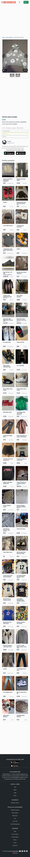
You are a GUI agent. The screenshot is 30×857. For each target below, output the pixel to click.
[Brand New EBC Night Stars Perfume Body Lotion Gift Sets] (8, 310)
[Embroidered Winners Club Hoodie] (8, 520)
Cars (15, 818)
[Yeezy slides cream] (8, 543)
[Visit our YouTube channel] (20, 851)
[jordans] (22, 240)
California (9, 128)
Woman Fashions (15, 810)
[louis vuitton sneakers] (22, 286)
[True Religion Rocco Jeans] (22, 660)
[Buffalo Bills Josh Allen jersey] (8, 613)
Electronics (15, 815)
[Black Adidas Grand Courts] (8, 380)
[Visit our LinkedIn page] (27, 851)
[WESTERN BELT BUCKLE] (22, 706)
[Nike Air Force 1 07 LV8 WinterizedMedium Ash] (8, 263)
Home (3, 37)
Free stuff (15, 821)
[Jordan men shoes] (22, 520)
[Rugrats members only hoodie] (22, 613)
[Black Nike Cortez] (8, 403)
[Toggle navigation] (19, 2)
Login (15, 792)
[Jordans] (8, 193)
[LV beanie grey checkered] (22, 216)
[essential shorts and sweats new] (8, 450)
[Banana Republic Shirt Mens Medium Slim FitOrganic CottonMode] (22, 496)
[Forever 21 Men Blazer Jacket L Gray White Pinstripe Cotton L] (22, 636)
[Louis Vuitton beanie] (8, 216)
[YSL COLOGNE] (22, 356)
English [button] (16, 853)
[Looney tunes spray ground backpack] (8, 566)
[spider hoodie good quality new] (8, 473)
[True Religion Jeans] (8, 683)
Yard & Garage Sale (15, 824)
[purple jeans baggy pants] (8, 426)
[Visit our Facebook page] (25, 851)
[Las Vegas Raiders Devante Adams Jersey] (22, 566)
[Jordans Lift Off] (22, 333)
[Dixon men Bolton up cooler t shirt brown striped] (22, 426)
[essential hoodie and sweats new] (22, 450)
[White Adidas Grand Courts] (22, 380)
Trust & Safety (15, 837)
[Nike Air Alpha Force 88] (22, 683)
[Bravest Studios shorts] (8, 496)
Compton (14, 128)
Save (5, 136)
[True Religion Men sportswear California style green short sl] (22, 403)
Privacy (15, 840)
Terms (15, 842)
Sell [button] (27, 2)
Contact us (15, 845)
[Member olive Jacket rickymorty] (22, 263)
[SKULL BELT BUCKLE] (8, 706)
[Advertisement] (15, 20)
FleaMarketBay (14, 851)
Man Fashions (9, 37)
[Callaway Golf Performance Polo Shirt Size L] (8, 286)
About (15, 790)
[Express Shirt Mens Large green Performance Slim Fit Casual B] (8, 170)
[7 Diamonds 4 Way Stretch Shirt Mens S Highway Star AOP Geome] (8, 240)
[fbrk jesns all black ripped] (22, 170)
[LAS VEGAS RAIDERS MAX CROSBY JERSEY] (22, 590)
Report (5, 133)
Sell (15, 787)
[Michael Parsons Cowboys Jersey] (8, 590)
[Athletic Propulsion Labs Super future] (8, 636)
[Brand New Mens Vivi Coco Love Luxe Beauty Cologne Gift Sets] (22, 310)
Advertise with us (15, 802)
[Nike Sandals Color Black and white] (22, 543)
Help (15, 831)
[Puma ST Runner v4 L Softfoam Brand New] (22, 473)
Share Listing (6, 131)
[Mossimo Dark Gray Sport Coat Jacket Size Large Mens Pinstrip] (22, 193)
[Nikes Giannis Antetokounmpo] (8, 356)
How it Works (15, 834)
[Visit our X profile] (22, 851)
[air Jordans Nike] (8, 333)
